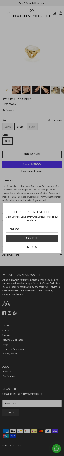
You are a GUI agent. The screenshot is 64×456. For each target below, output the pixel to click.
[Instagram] (32, 247)
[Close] (57, 207)
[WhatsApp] (36, 247)
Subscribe (32, 238)
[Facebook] (28, 247)
